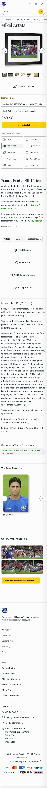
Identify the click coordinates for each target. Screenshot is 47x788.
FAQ (4, 662)
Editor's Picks (23, 19)
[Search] (40, 11)
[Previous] (5, 51)
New (4, 652)
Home (5, 450)
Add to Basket (24, 125)
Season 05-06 (28, 450)
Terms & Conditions (11, 684)
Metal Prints (7, 690)
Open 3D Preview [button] (26, 86)
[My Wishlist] (29, 4)
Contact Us (7, 706)
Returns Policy (8, 673)
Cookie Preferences (11, 695)
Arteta (7, 239)
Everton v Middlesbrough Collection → (21, 580)
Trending (36, 19)
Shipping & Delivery (11, 679)
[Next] (42, 51)
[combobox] (20, 11)
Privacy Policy (8, 668)
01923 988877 (12, 712)
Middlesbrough (33, 239)
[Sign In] (42, 4)
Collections (9, 19)
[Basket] (36, 4)
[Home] (10, 4)
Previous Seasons (15, 450)
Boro (18, 239)
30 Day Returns (35, 221)
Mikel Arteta (9, 515)
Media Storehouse (31, 761)
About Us (6, 629)
